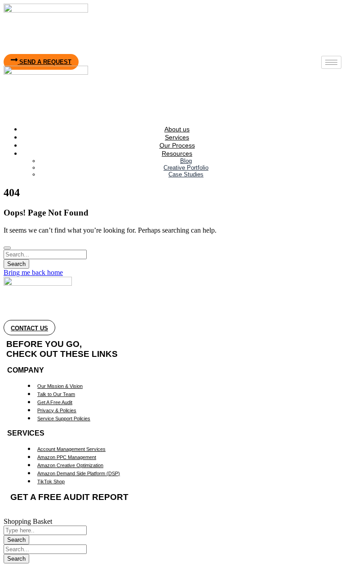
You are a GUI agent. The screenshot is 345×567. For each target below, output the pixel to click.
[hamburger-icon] (331, 62)
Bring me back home (33, 272)
